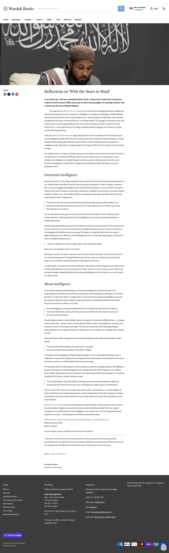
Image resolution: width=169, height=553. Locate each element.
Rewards (6, 493)
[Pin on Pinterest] (16, 94)
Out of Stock (7, 511)
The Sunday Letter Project (13, 500)
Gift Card (67, 19)
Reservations (8, 503)
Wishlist (78, 19)
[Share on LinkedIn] (12, 94)
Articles (28, 19)
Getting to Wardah (10, 496)
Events (39, 19)
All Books (16, 19)
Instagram (93, 507)
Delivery (6, 489)
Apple (113, 517)
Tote (58, 19)
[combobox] (77, 9)
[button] (154, 8)
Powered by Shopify (9, 546)
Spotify (107, 517)
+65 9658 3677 (99, 502)
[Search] (121, 9)
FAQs (49, 19)
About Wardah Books (11, 514)
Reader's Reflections (58, 454)
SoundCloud (99, 517)
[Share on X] (8, 94)
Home (5, 19)
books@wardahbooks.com (101, 512)
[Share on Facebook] (4, 94)
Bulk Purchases (9, 507)
